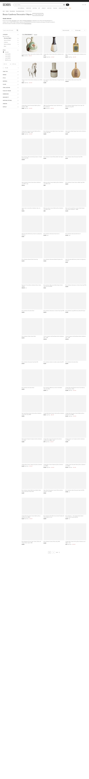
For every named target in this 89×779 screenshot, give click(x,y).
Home (4, 11)
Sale (70, 8)
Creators (7, 11)
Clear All (35, 34)
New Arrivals (21, 8)
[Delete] (32, 34)
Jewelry (44, 8)
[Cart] (85, 4)
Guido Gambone (27, 23)
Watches (49, 8)
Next (57, 552)
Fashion (55, 8)
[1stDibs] (7, 4)
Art (39, 8)
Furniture (28, 8)
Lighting (35, 8)
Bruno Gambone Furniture (20, 11)
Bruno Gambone (12, 11)
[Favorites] (83, 4)
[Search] (17, 30)
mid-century (14, 20)
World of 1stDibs (63, 8)
